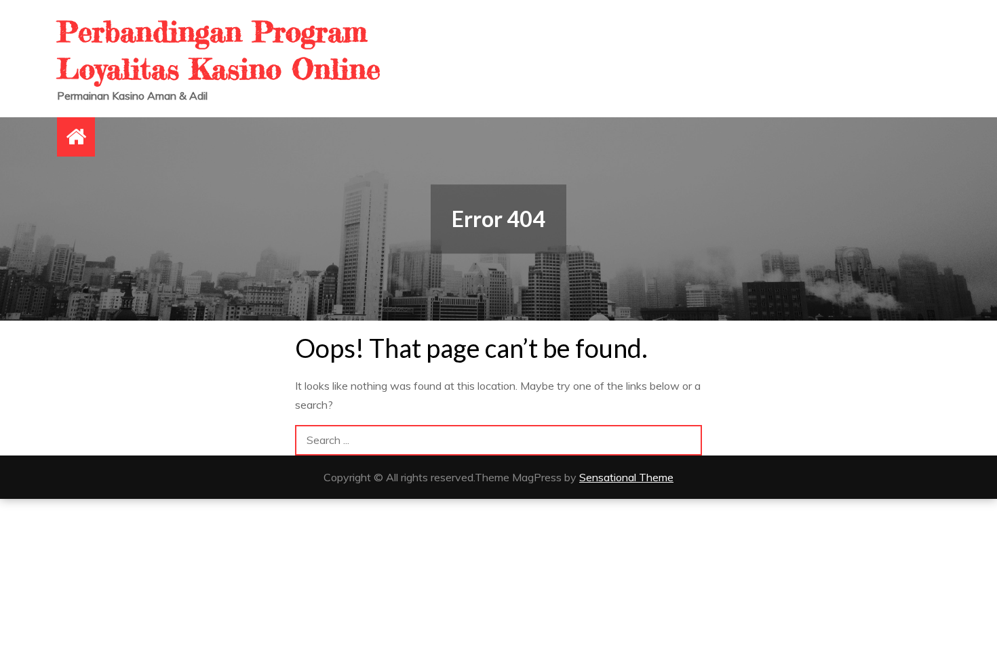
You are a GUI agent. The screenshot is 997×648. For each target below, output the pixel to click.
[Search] (686, 440)
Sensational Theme (626, 477)
